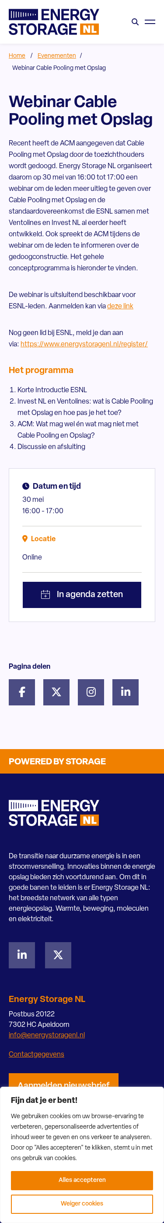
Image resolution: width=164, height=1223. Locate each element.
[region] (82, 1155)
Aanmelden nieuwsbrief (63, 1086)
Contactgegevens (36, 1054)
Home (17, 56)
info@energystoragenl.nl (47, 1035)
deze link (120, 306)
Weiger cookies (82, 1204)
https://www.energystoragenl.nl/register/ (84, 344)
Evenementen (57, 56)
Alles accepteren (82, 1180)
